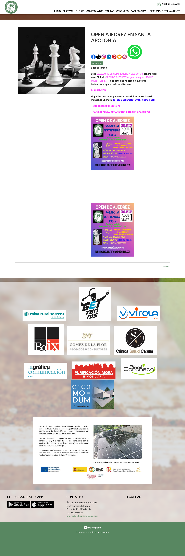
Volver (166, 266)
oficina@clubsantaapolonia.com (82, 515)
